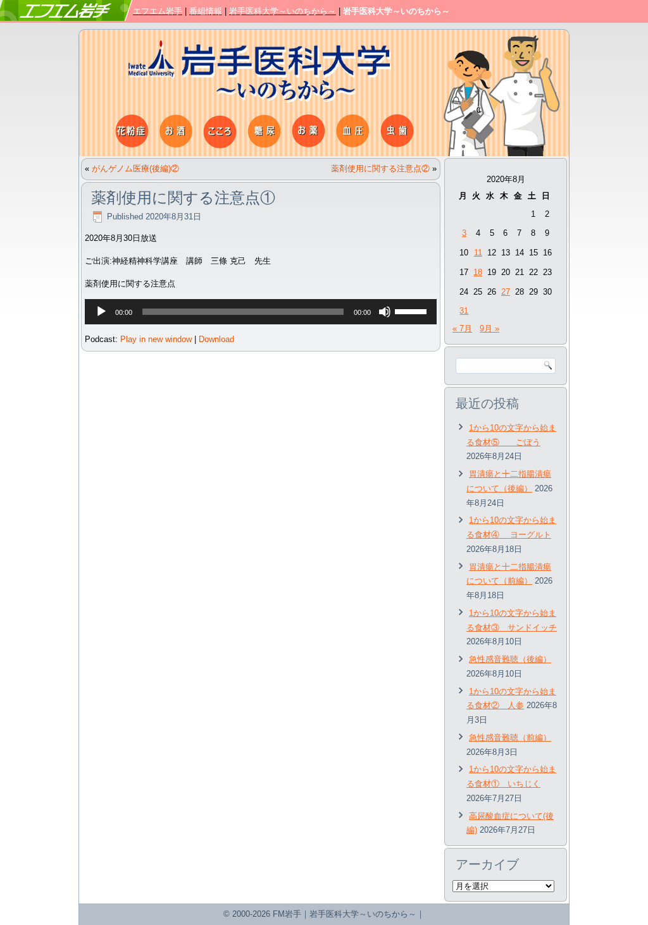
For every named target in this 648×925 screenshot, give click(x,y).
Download (216, 339)
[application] (261, 311)
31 (463, 310)
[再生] (101, 311)
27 (505, 292)
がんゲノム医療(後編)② (135, 168)
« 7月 (462, 328)
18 (477, 272)
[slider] (412, 310)
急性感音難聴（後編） (510, 659)
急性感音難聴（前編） (510, 737)
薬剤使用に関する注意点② (380, 168)
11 (478, 252)
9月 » (489, 328)
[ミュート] (384, 311)
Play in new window (156, 339)
